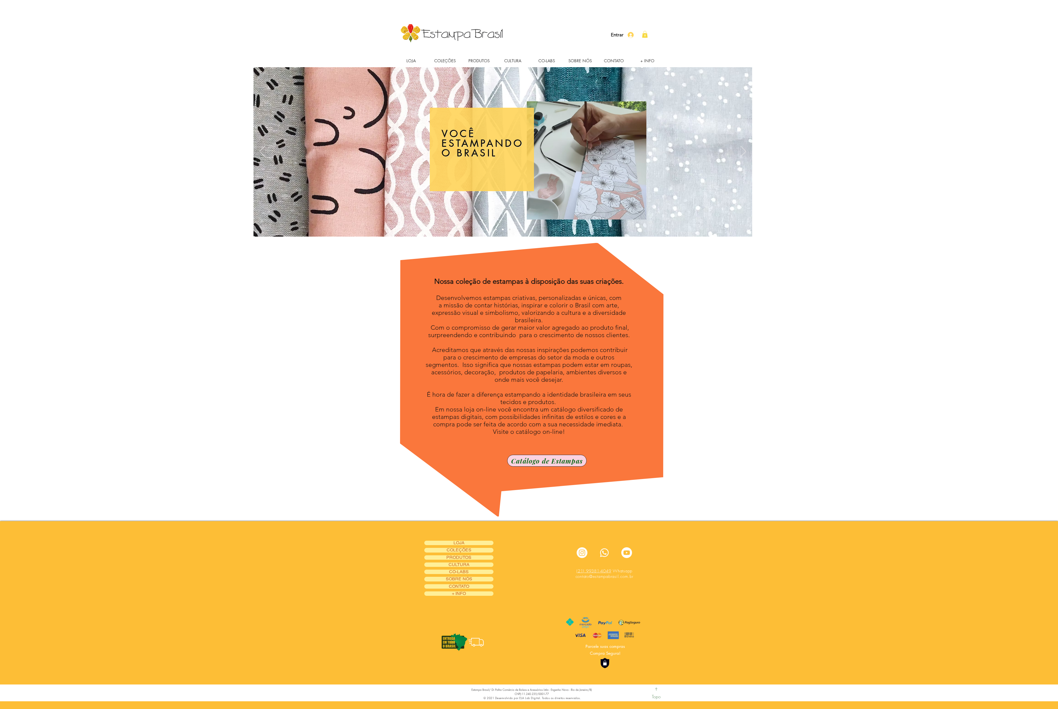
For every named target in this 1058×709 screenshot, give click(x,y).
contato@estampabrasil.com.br (604, 576)
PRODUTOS (458, 557)
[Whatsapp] (604, 552)
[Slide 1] (496, 229)
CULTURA (459, 564)
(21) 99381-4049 (593, 571)
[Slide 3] (510, 229)
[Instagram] (582, 552)
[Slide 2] (503, 229)
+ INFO (459, 593)
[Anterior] (262, 152)
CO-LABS (459, 572)
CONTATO (459, 586)
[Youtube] (626, 552)
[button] (445, 60)
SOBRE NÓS (459, 579)
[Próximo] (743, 152)
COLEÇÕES (459, 550)
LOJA (459, 543)
